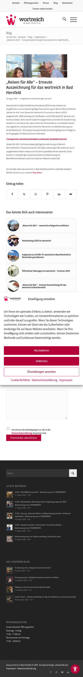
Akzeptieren (41, 350)
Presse (46, 2)
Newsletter (67, 2)
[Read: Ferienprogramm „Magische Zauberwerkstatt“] (9, 570)
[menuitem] (16, 3)
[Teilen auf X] (24, 194)
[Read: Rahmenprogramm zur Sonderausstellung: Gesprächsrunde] (9, 538)
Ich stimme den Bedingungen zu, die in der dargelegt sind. (31, 431)
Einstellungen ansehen (41, 372)
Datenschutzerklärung (44, 380)
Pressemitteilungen (37, 98)
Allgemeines (25, 98)
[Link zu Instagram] (56, 672)
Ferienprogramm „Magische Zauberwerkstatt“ (33, 567)
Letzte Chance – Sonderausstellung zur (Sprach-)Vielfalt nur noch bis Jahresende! (45, 597)
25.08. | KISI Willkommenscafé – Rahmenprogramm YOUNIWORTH (40, 492)
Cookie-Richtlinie (20, 380)
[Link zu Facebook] (51, 672)
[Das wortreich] (34, 19)
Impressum (65, 380)
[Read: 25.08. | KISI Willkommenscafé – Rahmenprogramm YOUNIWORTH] (9, 494)
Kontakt (15, 2)
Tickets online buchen (42, 8)
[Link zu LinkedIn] (68, 672)
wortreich (48, 98)
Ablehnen (41, 361)
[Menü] (71, 19)
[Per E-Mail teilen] (71, 194)
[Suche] (62, 19)
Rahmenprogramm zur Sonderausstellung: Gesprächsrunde (38, 536)
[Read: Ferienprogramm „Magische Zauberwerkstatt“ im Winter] (9, 579)
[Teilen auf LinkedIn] (59, 194)
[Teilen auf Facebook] (12, 194)
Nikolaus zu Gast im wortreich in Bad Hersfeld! (32, 587)
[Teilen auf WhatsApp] (36, 194)
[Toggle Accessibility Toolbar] (75, 669)
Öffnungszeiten (31, 2)
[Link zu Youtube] (62, 672)
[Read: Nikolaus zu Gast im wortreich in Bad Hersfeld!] (9, 589)
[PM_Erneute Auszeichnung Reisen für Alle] (36, 66)
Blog (55, 2)
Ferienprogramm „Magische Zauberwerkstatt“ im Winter (37, 577)
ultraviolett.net (61, 664)
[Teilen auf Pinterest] (47, 194)
